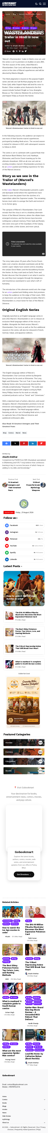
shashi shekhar (19, 46)
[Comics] (24, 751)
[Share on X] (16, 51)
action (9, 167)
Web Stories (6, 1116)
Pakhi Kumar (32, 938)
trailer (9, 190)
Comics (11, 433)
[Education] (24, 761)
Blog (14, 14)
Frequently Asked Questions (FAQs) (28, 1129)
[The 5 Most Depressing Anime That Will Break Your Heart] (9, 649)
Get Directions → (24, 874)
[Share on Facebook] (13, 51)
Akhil (7, 979)
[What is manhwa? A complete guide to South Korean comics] (9, 664)
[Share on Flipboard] (26, 51)
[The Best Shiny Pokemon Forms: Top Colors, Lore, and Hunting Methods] (9, 632)
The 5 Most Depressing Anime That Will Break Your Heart (28, 647)
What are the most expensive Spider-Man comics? (11, 1053)
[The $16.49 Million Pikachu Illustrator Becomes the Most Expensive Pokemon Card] (9, 616)
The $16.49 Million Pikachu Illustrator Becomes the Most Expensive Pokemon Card (28, 615)
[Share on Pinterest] (19, 51)
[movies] (24, 742)
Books (4, 1103)
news (24, 433)
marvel (18, 433)
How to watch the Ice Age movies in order (20, 597)
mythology (6, 1119)
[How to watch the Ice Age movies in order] (24, 588)
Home (8, 14)
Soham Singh (9, 1012)
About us (5, 1122)
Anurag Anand (10, 1059)
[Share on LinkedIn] (23, 51)
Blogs (4, 1106)
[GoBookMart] (9, 4)
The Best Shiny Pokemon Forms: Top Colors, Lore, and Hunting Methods (27, 631)
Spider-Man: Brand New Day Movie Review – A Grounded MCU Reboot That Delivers (34, 1013)
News (4, 1113)
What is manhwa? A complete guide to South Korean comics (28, 663)
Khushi (7, 936)
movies (4, 1109)
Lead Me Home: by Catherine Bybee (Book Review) (34, 1056)
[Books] (24, 770)
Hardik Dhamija (33, 1023)
